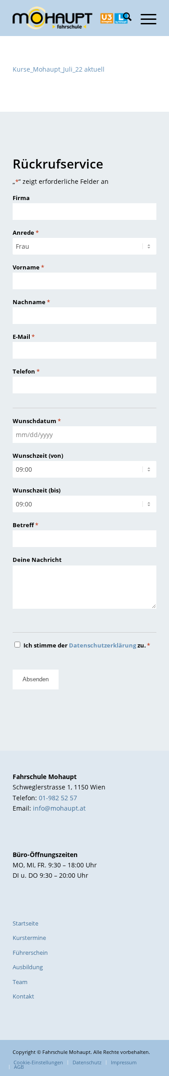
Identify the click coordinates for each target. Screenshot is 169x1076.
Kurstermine (29, 938)
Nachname (31, 302)
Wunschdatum (37, 421)
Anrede (26, 232)
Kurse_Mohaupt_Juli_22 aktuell (59, 69)
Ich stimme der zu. (86, 645)
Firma (21, 198)
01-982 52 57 (58, 797)
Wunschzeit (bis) (36, 490)
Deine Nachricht (37, 560)
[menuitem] (123, 18)
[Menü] (144, 18)
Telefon (26, 371)
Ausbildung (28, 967)
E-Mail (24, 337)
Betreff (25, 525)
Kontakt (23, 996)
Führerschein (30, 952)
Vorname (28, 267)
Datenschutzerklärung (102, 645)
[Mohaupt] (70, 18)
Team (20, 982)
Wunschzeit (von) (38, 455)
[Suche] (123, 18)
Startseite (25, 923)
